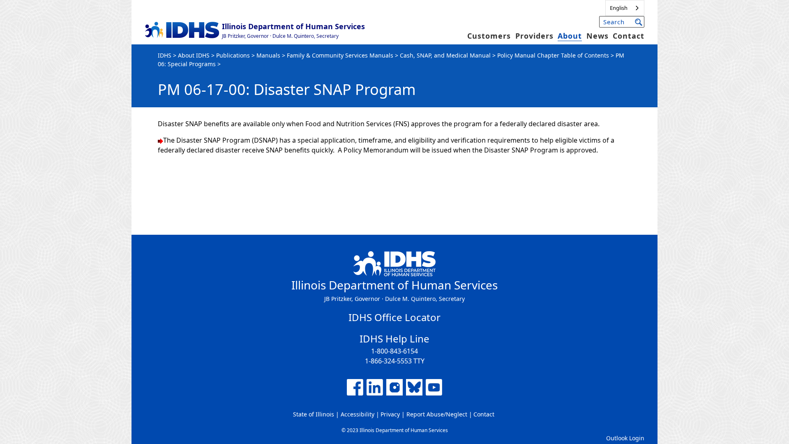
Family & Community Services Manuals (340, 55)
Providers (534, 36)
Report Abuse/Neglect (436, 414)
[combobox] (624, 8)
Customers (489, 36)
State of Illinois (313, 414)
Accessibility (357, 414)
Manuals (268, 55)
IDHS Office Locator (394, 317)
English (619, 8)
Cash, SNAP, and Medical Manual (445, 55)
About (570, 36)
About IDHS (194, 55)
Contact (628, 36)
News (597, 36)
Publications (233, 55)
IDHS (164, 55)
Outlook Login (625, 438)
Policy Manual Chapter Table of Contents (553, 55)
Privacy (390, 414)
